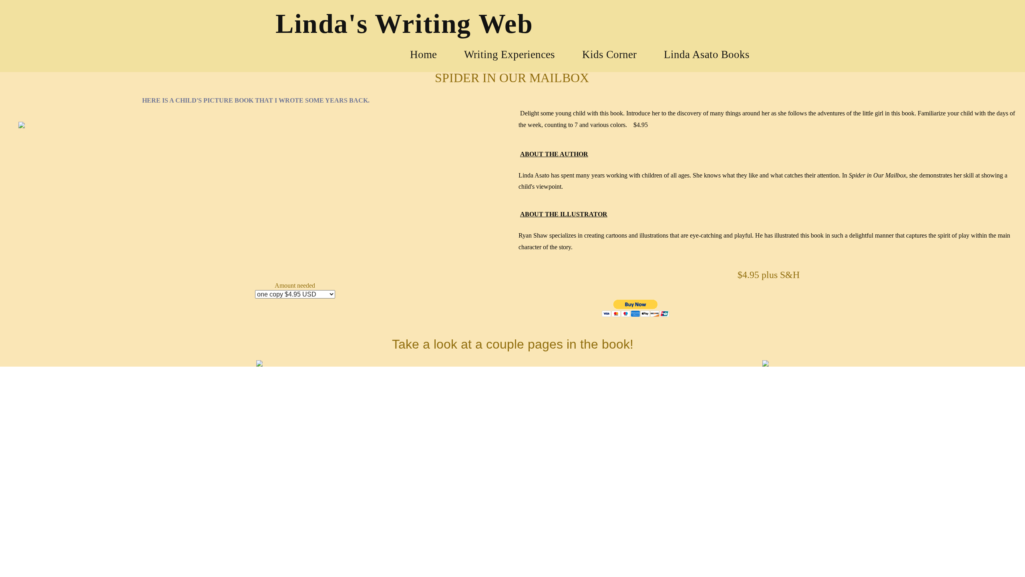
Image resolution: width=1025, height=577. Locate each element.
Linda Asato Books (707, 54)
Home (423, 54)
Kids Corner (609, 54)
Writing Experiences (509, 54)
